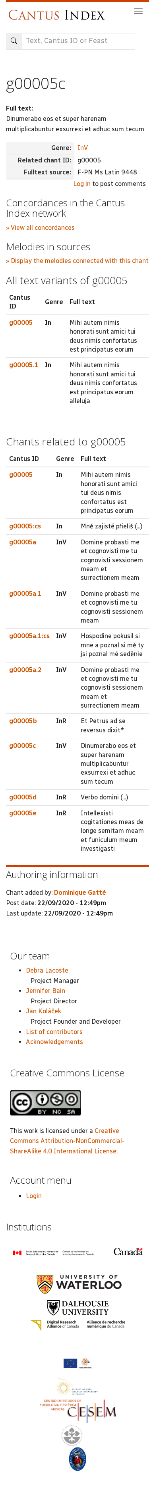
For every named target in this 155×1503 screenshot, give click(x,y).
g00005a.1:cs (29, 636)
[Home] (58, 11)
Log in (82, 184)
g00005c (22, 746)
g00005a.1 (25, 593)
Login (34, 1196)
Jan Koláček (43, 1011)
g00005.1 (24, 365)
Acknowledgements (54, 1042)
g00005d (23, 797)
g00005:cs (25, 526)
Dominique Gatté (80, 892)
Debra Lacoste (47, 970)
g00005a (22, 542)
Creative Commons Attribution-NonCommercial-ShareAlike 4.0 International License (67, 1141)
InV (83, 148)
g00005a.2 (25, 670)
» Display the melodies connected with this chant (77, 261)
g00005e (23, 813)
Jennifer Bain (45, 991)
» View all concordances (40, 227)
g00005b (23, 721)
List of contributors (54, 1032)
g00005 (21, 322)
